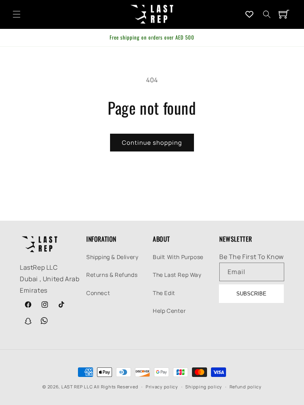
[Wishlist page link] (249, 14)
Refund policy (246, 387)
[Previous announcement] (15, 37)
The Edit (164, 293)
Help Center (169, 310)
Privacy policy (162, 387)
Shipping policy (203, 387)
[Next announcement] (288, 37)
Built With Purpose (178, 257)
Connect (98, 293)
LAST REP (72, 387)
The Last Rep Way (177, 274)
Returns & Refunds (111, 274)
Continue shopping (152, 142)
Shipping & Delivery (112, 257)
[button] (16, 14)
